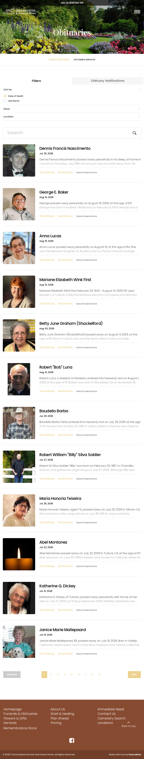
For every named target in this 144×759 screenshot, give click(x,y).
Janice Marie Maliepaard (62, 630)
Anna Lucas (50, 236)
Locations (105, 723)
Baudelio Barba (53, 411)
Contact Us (106, 713)
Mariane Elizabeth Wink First (65, 279)
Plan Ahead (60, 718)
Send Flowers (65, 173)
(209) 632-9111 (76, 2)
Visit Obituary (47, 173)
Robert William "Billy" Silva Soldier (70, 454)
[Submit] (134, 133)
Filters (36, 81)
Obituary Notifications (107, 81)
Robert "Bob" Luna (55, 367)
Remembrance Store (20, 728)
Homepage (13, 709)
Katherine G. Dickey (57, 586)
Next (134, 674)
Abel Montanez (53, 542)
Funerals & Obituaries (20, 713)
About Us (58, 709)
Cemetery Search (112, 718)
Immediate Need (111, 709)
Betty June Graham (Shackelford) (71, 323)
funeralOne (135, 754)
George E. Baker (53, 192)
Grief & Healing (62, 713)
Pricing (56, 723)
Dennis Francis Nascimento (64, 148)
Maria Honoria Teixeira (60, 498)
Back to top (129, 726)
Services (10, 723)
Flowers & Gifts (15, 718)
